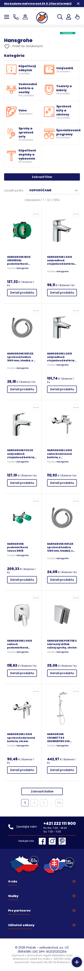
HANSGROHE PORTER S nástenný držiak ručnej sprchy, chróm (62, 644)
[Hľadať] (60, 17)
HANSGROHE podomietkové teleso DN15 (17, 547)
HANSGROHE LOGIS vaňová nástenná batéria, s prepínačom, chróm (61, 453)
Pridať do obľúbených (27, 46)
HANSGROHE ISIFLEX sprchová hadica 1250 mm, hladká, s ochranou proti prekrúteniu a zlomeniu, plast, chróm (60, 547)
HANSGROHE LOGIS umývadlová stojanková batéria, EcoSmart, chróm (61, 260)
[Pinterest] (62, 841)
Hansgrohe (23, 268)
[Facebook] (43, 841)
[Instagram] (53, 841)
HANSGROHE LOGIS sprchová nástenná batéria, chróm (21, 737)
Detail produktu (22, 293)
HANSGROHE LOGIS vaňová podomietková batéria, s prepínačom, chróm (21, 644)
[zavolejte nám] (16, 17)
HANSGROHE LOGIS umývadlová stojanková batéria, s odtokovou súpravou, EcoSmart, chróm (61, 357)
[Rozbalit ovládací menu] (77, 962)
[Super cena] (35, 214)
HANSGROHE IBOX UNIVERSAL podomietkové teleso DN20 (19, 260)
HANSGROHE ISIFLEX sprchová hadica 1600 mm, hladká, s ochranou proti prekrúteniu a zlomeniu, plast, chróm (20, 357)
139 (59, 803)
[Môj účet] (68, 17)
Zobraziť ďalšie (42, 791)
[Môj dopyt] (77, 17)
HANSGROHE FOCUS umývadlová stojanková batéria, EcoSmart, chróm (21, 453)
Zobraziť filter (42, 177)
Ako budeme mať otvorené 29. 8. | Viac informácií (38, 3)
